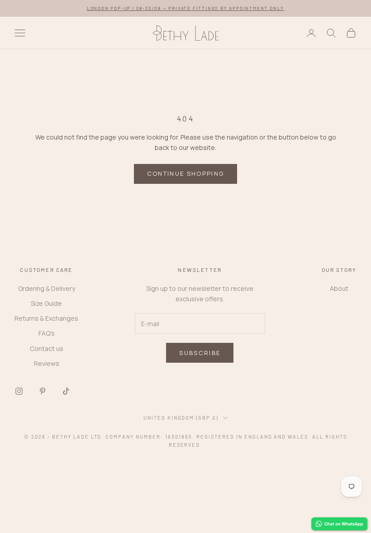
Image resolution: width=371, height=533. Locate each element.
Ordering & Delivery (46, 288)
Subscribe (199, 353)
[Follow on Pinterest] (42, 391)
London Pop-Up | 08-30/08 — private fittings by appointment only (185, 8)
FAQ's (46, 333)
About (339, 288)
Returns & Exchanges (46, 318)
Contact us (46, 348)
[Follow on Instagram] (19, 391)
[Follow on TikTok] (66, 391)
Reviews (46, 363)
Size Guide (46, 303)
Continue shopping (185, 173)
